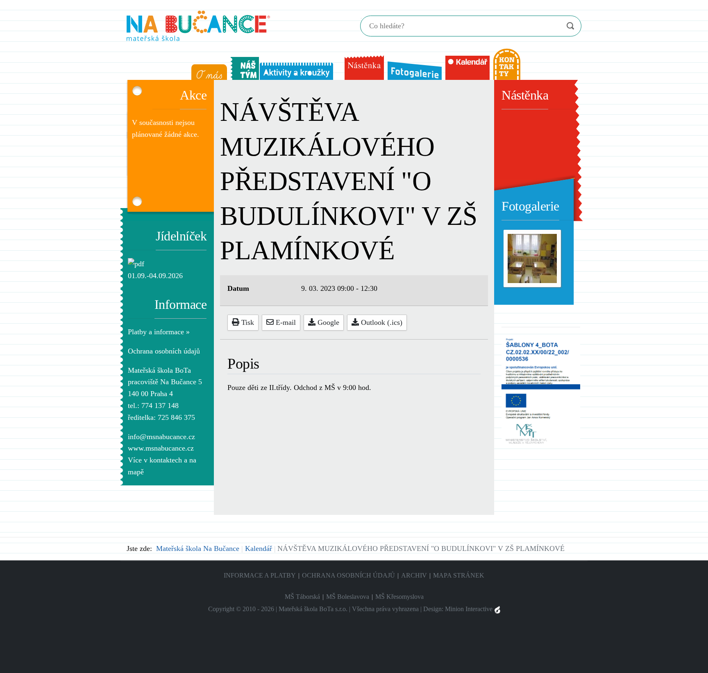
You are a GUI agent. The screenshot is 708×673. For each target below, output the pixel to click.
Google (327, 322)
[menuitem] (207, 70)
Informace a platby (260, 575)
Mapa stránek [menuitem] (458, 575)
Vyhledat (570, 26)
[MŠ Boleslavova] (198, 25)
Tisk (246, 322)
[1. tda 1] (532, 258)
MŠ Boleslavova (347, 596)
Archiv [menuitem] (414, 575)
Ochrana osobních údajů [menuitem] (348, 575)
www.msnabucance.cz (161, 448)
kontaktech (166, 460)
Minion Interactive (469, 608)
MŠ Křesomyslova (399, 596)
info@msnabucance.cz (161, 437)
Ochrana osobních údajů (164, 351)
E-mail (285, 322)
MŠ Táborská (302, 596)
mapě (136, 472)
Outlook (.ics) (380, 322)
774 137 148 (160, 405)
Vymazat (554, 26)
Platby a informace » (159, 332)
